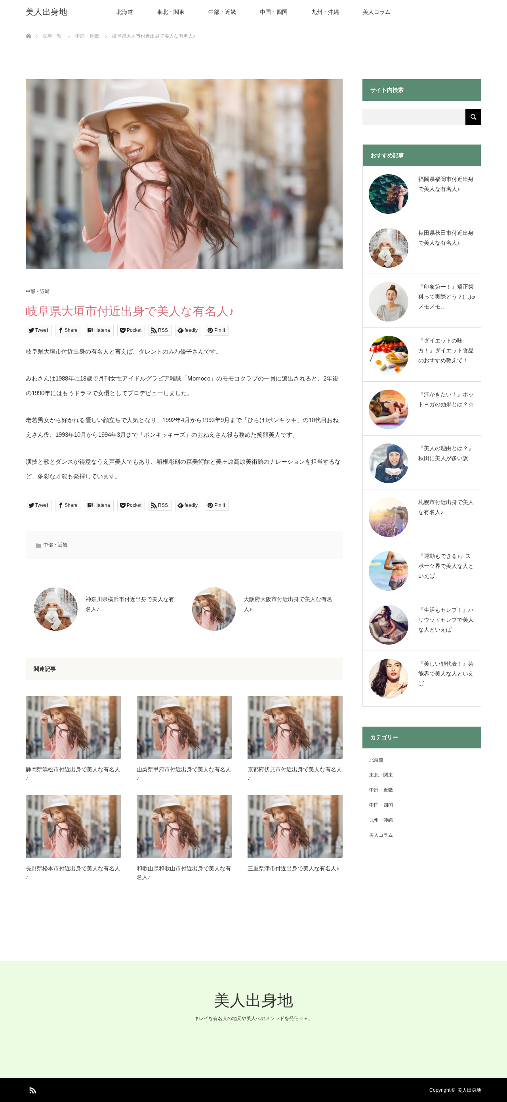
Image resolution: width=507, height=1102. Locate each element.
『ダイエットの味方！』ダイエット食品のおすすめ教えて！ (446, 350)
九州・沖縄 (325, 12)
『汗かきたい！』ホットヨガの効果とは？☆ (446, 399)
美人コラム (377, 12)
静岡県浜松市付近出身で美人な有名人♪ (73, 773)
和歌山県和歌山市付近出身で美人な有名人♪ (184, 872)
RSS (32, 1089)
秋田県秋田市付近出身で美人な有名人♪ (446, 238)
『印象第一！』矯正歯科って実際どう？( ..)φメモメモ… (446, 297)
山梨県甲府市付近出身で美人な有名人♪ (184, 773)
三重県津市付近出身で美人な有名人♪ (293, 868)
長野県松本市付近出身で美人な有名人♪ (73, 872)
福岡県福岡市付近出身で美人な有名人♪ (446, 184)
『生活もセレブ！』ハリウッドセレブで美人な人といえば (446, 620)
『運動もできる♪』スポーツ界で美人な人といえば (446, 566)
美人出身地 (46, 11)
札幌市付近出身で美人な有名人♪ (446, 507)
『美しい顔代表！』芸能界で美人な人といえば (446, 673)
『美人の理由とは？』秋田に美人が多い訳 (446, 453)
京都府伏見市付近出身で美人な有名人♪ (295, 773)
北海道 (124, 12)
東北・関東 (171, 12)
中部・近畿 (222, 12)
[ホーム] (28, 27)
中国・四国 (274, 12)
